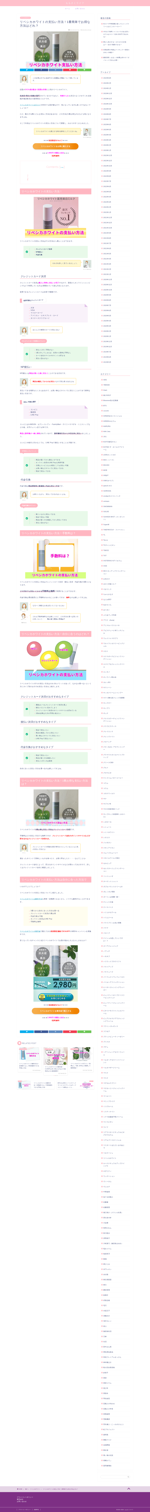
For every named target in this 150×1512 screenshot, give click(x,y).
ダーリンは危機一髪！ (111, 897)
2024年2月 (107, 83)
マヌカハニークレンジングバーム (114, 1089)
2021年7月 (107, 243)
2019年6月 (107, 357)
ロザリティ (107, 1171)
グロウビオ (107, 773)
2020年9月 (107, 295)
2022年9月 (107, 171)
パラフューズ (108, 972)
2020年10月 (107, 290)
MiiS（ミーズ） (109, 460)
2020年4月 (107, 321)
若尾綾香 (106, 1414)
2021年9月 (107, 233)
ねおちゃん (107, 605)
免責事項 (36, 1509)
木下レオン (107, 1269)
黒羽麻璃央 (107, 1466)
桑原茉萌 (106, 1290)
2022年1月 (107, 212)
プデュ (105, 1047)
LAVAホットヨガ (109, 455)
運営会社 (20, 1499)
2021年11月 (107, 222)
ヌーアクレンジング (110, 946)
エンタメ (106, 672)
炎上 (105, 1326)
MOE (105, 470)
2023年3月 (107, 140)
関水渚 (105, 1450)
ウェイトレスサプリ (110, 638)
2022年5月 (107, 192)
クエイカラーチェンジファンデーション (114, 720)
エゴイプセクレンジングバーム (114, 665)
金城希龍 (106, 1445)
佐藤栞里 (106, 1207)
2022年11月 (107, 160)
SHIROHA (107, 491)
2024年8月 (107, 78)
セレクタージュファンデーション (114, 870)
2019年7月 (107, 352)
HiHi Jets (106, 431)
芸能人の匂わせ (109, 1403)
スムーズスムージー (110, 853)
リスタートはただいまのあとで (114, 1146)
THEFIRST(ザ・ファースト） (114, 530)
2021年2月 (107, 269)
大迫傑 (105, 1223)
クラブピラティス (109, 726)
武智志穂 (106, 1300)
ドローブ (106, 933)
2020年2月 (107, 331)
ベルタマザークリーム (111, 1068)
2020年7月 (107, 305)
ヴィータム (107, 1181)
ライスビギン (108, 1122)
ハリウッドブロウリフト (112, 961)
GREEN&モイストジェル (112, 416)
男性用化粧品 (108, 1352)
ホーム (67, 8)
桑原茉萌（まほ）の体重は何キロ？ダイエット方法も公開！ (116, 59)
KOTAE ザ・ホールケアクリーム (113, 448)
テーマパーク (108, 907)
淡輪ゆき (106, 1316)
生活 (105, 1341)
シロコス (106, 837)
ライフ (105, 1127)
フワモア (106, 1031)
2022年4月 (107, 197)
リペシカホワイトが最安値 (30, 931)
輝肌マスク (107, 1440)
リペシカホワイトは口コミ (30, 105)
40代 (105, 380)
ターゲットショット (110, 881)
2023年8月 (107, 114)
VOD (105, 566)
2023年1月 (107, 150)
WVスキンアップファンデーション (114, 572)
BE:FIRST (107, 395)
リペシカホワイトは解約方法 (31, 899)
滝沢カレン (107, 1321)
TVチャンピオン (109, 545)
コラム (105, 783)
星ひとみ (106, 1264)
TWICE (106, 550)
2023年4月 (107, 135)
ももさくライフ (75, 3)
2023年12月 (107, 93)
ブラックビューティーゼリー (114, 1036)
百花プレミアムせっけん (112, 1357)
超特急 (105, 1435)
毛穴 (105, 1305)
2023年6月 (107, 124)
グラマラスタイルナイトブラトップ (114, 756)
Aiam (105, 390)
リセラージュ (108, 1153)
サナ (105, 799)
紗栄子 (105, 1373)
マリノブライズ (109, 1101)
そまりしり (107, 589)
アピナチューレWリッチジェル (113, 632)
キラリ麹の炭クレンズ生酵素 (114, 698)
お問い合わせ (80, 8)
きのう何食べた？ (109, 584)
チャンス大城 (108, 902)
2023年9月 (107, 109)
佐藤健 (105, 1202)
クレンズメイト (109, 736)
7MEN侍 (106, 385)
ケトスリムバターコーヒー (113, 778)
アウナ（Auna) (108, 620)
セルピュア (107, 863)
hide (62, 167)
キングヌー (107, 703)
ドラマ (105, 928)
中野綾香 (106, 1192)
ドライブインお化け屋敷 (112, 923)
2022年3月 (107, 202)
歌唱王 (105, 1295)
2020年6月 (107, 310)
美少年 (105, 1388)
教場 (105, 1259)
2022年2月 (107, 207)
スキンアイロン (109, 848)
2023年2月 (107, 145)
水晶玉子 (106, 1311)
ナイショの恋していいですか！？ (113, 939)
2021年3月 (107, 264)
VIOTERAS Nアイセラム (112, 561)
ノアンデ (106, 951)
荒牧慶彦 (106, 1419)
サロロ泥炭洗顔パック (111, 809)
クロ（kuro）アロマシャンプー (114, 748)
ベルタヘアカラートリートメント (114, 1061)
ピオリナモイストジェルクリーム (114, 1012)
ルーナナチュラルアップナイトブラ (114, 1164)
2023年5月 (107, 129)
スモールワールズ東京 (111, 858)
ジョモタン (107, 842)
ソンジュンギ (108, 876)
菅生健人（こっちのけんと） (114, 1424)
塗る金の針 (107, 1217)
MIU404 (106, 465)
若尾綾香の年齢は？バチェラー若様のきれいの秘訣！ (116, 51)
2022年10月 (107, 166)
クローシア (107, 742)
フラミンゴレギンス (110, 1026)
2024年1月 (107, 88)
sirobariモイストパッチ (112, 496)
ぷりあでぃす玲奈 (109, 615)
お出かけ (106, 579)
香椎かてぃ (107, 1460)
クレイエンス (108, 731)
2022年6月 (107, 186)
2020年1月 (107, 336)
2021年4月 (107, 259)
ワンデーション (109, 1176)
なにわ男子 (107, 599)
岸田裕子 (106, 1238)
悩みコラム (107, 1249)
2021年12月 (107, 217)
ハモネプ (106, 956)
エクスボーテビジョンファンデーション (114, 657)
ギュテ (105, 713)
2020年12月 (107, 279)
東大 (105, 1285)
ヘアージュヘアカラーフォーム (114, 1053)
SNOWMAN (107, 506)
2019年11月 (107, 346)
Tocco (105, 540)
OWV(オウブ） (108, 480)
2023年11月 (107, 98)
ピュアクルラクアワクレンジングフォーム (114, 1020)
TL (104, 535)
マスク (105, 1073)
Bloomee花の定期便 (110, 400)
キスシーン (107, 687)
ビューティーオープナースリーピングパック (114, 996)
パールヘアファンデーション (114, 982)
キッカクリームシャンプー (113, 692)
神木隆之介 (107, 1362)
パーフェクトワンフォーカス (114, 977)
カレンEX (107, 682)
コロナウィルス (109, 793)
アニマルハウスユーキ (111, 625)
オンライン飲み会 (109, 677)
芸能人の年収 (108, 1409)
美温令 (105, 1393)
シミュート (107, 827)
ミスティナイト (109, 1111)
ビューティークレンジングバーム (114, 1004)
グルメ (105, 767)
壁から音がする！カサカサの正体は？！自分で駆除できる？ (114, 43)
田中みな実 (107, 1347)
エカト (105, 651)
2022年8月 (107, 176)
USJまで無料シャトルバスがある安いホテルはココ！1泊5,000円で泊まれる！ (116, 34)
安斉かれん (107, 1228)
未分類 (105, 1274)
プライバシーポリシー (25, 1497)
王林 (105, 1336)
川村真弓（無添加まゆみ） (113, 1243)
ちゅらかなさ (108, 594)
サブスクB (107, 804)
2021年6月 (107, 248)
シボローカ (107, 822)
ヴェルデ (106, 1187)
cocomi (106, 411)
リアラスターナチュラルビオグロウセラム (114, 1133)
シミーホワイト (109, 832)
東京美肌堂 (107, 1279)
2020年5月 (107, 316)
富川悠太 (106, 1233)
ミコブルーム (108, 1106)
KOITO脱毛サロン (110, 442)
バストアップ (108, 967)
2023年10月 (107, 104)
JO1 (105, 436)
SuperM (106, 524)
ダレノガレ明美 (109, 892)
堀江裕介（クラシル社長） (113, 1212)
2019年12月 (107, 341)
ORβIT (105, 475)
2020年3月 (107, 326)
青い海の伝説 (108, 1455)
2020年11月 (107, 284)
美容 (105, 1378)
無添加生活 (107, 1331)
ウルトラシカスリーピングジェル (114, 645)
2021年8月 (107, 238)
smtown (106, 501)
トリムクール (108, 917)
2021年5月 (107, 254)
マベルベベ (107, 1096)
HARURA (107, 426)
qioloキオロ (107, 486)
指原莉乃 (106, 1254)
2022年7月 (107, 181)
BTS (105, 405)
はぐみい (106, 610)
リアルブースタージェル (112, 1140)
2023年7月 (107, 119)
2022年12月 (107, 155)
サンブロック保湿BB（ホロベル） (114, 815)
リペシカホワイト (25, 17)
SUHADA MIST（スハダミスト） (114, 518)
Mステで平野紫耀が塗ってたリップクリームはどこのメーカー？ (116, 25)
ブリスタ (106, 1042)
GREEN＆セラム (109, 421)
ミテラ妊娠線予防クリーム (113, 1117)
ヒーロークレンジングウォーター (114, 988)
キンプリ (106, 708)
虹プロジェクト (109, 1429)
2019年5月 (107, 362)
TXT (105, 555)
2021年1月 (107, 274)
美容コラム (107, 1383)
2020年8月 (107, 300)
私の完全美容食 (109, 1367)
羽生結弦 (106, 1398)
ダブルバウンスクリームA (112, 886)
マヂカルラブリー (109, 1083)
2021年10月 (107, 228)
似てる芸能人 (108, 1197)
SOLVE (106, 511)
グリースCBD (108, 762)
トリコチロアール (109, 912)
